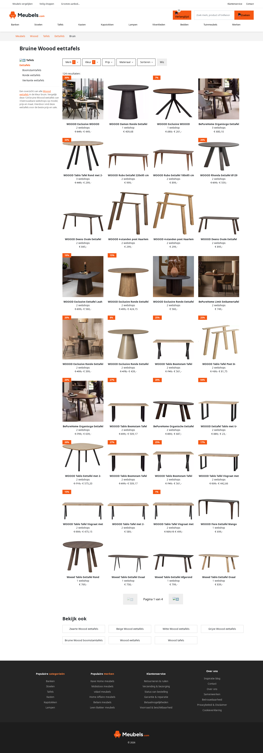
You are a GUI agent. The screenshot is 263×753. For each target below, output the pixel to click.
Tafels (60, 24)
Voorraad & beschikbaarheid (156, 707)
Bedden (184, 24)
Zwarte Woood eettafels (83, 629)
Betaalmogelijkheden (156, 702)
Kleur (89, 62)
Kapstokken (107, 24)
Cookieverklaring (212, 710)
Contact (250, 4)
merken (109, 673)
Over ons (212, 689)
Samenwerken (212, 694)
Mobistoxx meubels (102, 686)
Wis (162, 62)
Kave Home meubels (102, 681)
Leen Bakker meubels (102, 707)
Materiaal (125, 62)
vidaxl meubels (102, 691)
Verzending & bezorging (156, 686)
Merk (70, 62)
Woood (47, 91)
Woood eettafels (130, 640)
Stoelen (38, 24)
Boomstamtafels (31, 70)
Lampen (133, 24)
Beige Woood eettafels (130, 629)
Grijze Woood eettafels (222, 629)
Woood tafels (176, 640)
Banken (15, 24)
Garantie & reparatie (156, 697)
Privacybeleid (204, 704)
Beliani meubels (102, 702)
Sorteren (145, 62)
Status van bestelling (156, 691)
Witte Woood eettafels (176, 629)
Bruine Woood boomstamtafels (84, 640)
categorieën (57, 673)
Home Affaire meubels (102, 697)
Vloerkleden (158, 24)
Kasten (82, 24)
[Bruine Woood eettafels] (176, 599)
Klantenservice (235, 4)
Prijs (108, 62)
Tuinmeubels (210, 24)
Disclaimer (221, 704)
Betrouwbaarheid (212, 699)
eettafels (24, 94)
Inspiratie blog (212, 678)
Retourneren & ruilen (156, 681)
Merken (236, 24)
